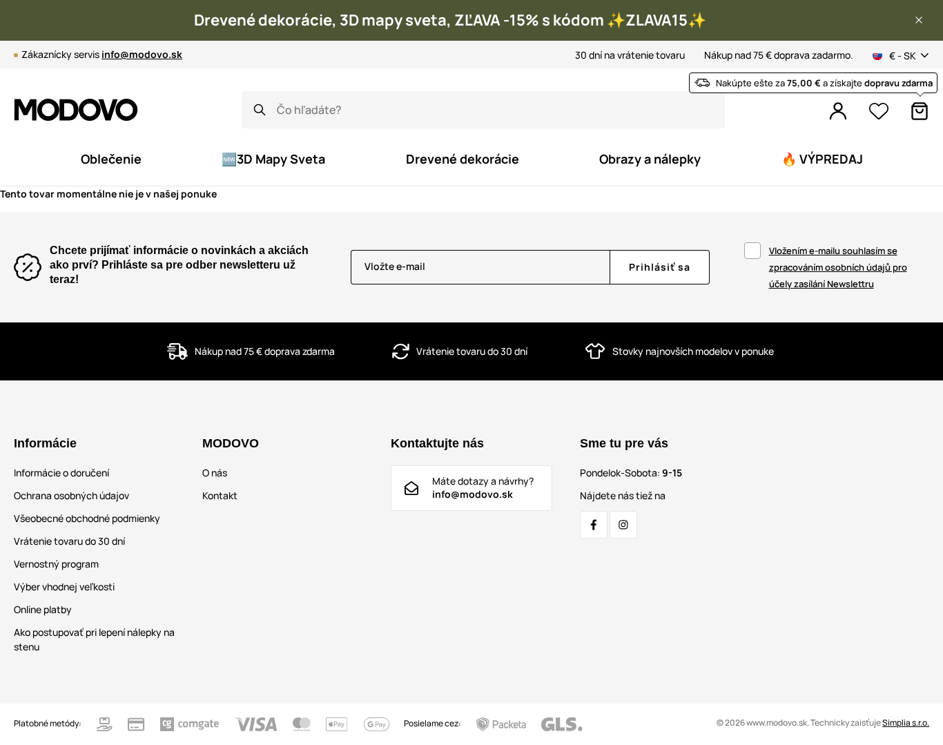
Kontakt (219, 495)
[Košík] (919, 111)
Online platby (43, 609)
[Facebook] (593, 525)
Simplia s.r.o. (905, 722)
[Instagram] (623, 525)
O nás (214, 472)
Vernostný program (56, 563)
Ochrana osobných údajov (71, 495)
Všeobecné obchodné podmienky (87, 518)
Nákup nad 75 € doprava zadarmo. (778, 54)
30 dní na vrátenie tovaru (630, 54)
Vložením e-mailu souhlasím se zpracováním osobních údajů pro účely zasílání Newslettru (838, 267)
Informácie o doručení (61, 472)
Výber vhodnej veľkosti (64, 586)
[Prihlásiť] (838, 111)
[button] (919, 20)
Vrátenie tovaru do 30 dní (69, 541)
